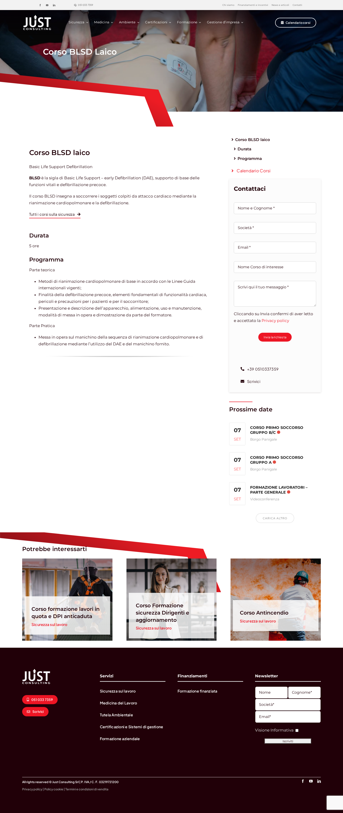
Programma (250, 158)
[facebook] (40, 5)
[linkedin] (54, 5)
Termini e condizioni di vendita (86, 789)
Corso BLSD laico (252, 139)
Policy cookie (53, 789)
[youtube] (47, 5)
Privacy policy (275, 320)
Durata (244, 149)
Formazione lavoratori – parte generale (279, 490)
